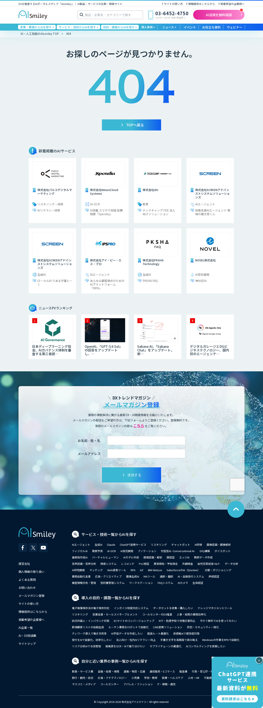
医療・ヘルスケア (172, 678)
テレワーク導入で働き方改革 (89, 633)
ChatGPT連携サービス (133, 545)
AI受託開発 (126, 551)
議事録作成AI (80, 557)
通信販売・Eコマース (162, 671)
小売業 (136, 678)
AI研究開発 (78, 570)
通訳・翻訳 (166, 576)
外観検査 (187, 564)
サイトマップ (27, 644)
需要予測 (97, 551)
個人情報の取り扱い (31, 572)
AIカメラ (183, 583)
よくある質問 (27, 580)
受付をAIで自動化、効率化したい (92, 640)
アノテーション (147, 551)
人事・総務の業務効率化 (191, 614)
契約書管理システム (112, 583)
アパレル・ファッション (138, 684)
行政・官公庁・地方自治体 (208, 671)
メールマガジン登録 (31, 596)
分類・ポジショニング (218, 570)
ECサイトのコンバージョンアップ (134, 621)
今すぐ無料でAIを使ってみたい (218, 621)
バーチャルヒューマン (105, 557)
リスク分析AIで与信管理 (86, 646)
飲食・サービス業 (82, 671)
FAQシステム (165, 583)
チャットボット (180, 545)
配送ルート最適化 (158, 633)
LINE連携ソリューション (167, 627)
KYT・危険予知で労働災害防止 (177, 621)
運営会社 (24, 564)
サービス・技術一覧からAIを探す (109, 534)
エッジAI (184, 557)
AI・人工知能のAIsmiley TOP (40, 34)
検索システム (108, 564)
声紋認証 (214, 576)
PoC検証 (144, 564)
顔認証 (171, 557)
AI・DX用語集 (27, 636)
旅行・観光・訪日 (82, 678)
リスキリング (159, 545)
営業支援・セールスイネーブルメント (115, 614)
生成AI (98, 545)
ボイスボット (223, 551)
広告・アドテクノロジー (112, 678)
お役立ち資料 (211, 27)
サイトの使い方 (173, 4)
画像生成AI (132, 576)
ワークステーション (141, 583)
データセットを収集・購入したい (173, 608)
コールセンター (109, 684)
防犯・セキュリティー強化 (203, 627)
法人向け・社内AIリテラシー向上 (136, 640)
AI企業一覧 (25, 628)
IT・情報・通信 (166, 684)
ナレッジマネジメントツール (215, 608)
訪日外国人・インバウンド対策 (90, 621)
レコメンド (127, 564)
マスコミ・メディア (84, 684)
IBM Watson (155, 570)
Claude (111, 545)
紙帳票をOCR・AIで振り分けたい (125, 646)
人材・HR (193, 678)
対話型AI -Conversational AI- (178, 551)
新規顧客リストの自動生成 (88, 627)
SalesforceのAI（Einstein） (183, 570)
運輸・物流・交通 (134, 671)
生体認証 (198, 583)
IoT (141, 570)
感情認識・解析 (152, 557)
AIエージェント (81, 545)
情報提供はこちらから (201, 4)
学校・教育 (150, 678)
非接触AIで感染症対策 (186, 633)
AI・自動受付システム (191, 576)
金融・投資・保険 (108, 671)
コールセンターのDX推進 (157, 614)
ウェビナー (234, 27)
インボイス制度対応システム (131, 608)
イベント (190, 27)
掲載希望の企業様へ (232, 4)
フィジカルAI (80, 551)
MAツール (149, 576)
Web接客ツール (116, 570)
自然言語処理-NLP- (208, 564)
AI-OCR (111, 551)
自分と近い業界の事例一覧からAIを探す (114, 661)
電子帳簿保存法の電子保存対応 (90, 608)
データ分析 (231, 564)
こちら (138, 425)
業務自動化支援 (81, 576)
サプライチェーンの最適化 (165, 646)
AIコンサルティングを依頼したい (205, 646)
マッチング (96, 570)
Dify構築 (205, 551)
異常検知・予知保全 (166, 564)
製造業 (183, 671)
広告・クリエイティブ (108, 576)
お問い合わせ (27, 588)
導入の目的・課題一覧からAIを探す (110, 597)
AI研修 (198, 545)
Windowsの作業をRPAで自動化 (220, 640)
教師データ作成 (203, 557)
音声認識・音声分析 (84, 564)
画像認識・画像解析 (219, 545)
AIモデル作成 (131, 557)
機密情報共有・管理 (84, 583)
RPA (133, 570)
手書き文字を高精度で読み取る (179, 640)
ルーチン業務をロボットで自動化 (128, 627)
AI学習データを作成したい (127, 633)
